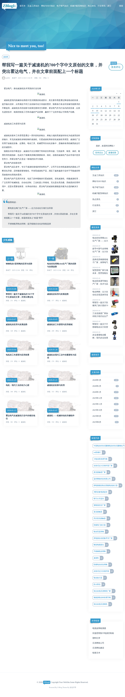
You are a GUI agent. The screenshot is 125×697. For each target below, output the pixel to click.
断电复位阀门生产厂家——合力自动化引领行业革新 (30, 208)
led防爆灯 (99, 452)
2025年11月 (105, 404)
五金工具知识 (33, 6)
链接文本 (96, 653)
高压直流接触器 (101, 518)
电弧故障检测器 (99, 628)
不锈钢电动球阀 (101, 551)
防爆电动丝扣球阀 (102, 564)
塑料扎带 (96, 638)
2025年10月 (105, 410)
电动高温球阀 (101, 532)
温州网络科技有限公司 (104, 479)
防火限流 (99, 584)
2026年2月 (105, 386)
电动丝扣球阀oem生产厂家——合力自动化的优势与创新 (100, 241)
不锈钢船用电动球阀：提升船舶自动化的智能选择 (29, 224)
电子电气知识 (62, 6)
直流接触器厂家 (101, 472)
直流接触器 (100, 512)
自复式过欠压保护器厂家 (105, 466)
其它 (109, 6)
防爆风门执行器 (101, 525)
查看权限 (112, 153)
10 (97, 111)
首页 (16, 6)
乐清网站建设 (98, 648)
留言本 (23, 6)
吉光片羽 (73, 687)
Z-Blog (59, 687)
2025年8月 (105, 422)
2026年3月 (96, 89)
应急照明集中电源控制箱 (103, 633)
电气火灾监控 (101, 499)
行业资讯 (101, 6)
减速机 (5, 57)
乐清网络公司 (98, 643)
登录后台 (99, 153)
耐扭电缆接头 (101, 545)
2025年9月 (105, 416)
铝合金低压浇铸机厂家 (104, 591)
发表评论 (115, 66)
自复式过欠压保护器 (103, 571)
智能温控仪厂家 (101, 505)
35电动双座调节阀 (102, 459)
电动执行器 (100, 578)
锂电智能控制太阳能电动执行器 (107, 485)
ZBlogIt (9, 6)
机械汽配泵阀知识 (78, 6)
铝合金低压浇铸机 (102, 604)
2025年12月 (105, 398)
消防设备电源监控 (102, 492)
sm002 (8, 78)
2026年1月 (105, 392)
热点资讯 (92, 6)
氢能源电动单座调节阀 (104, 598)
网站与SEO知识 (48, 6)
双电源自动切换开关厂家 (105, 538)
